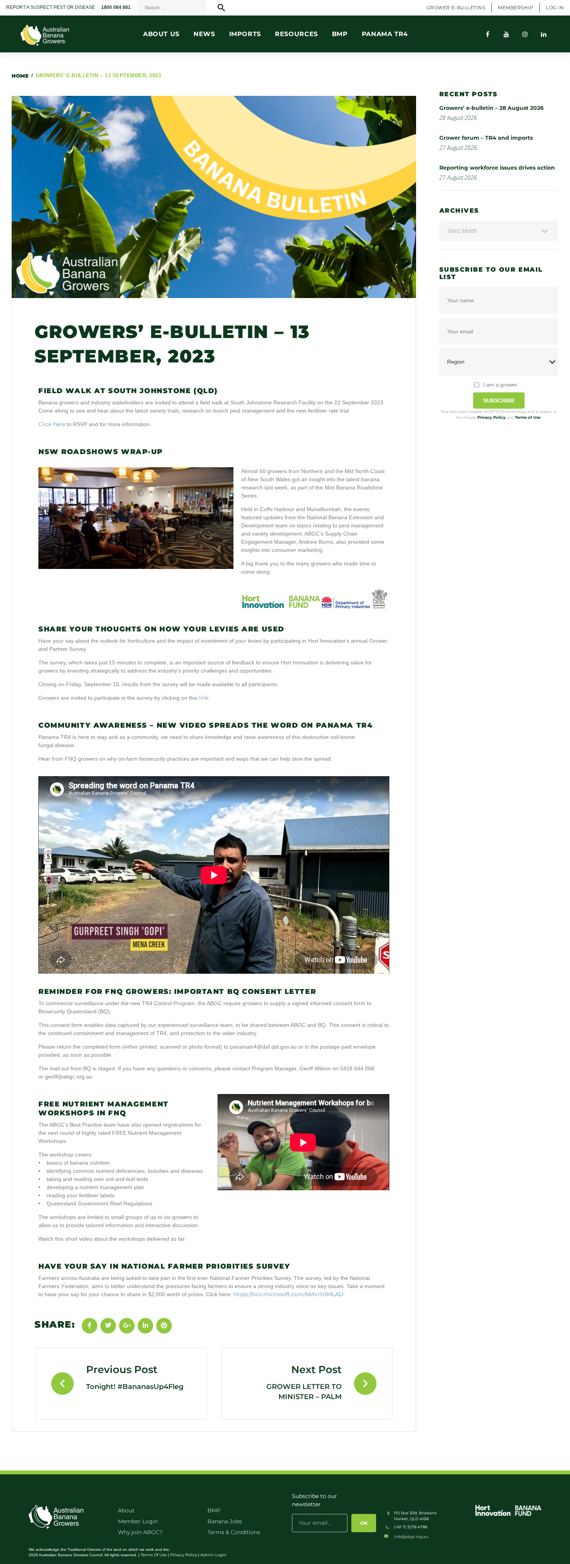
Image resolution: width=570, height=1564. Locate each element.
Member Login (138, 1521)
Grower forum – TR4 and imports (486, 137)
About (126, 1510)
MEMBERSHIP (515, 7)
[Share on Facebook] (89, 1325)
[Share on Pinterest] (164, 1325)
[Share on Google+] (127, 1325)
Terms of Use (528, 417)
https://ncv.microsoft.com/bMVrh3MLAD (288, 1294)
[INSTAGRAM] (525, 34)
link (204, 697)
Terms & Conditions (233, 1532)
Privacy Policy (491, 417)
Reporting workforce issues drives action (497, 167)
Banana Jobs (224, 1521)
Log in (555, 7)
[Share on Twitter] (108, 1325)
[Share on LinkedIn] (145, 1325)
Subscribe (499, 400)
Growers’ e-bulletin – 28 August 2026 (491, 107)
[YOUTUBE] (506, 34)
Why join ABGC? (140, 1532)
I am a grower (500, 384)
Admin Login (213, 1554)
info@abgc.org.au (411, 1536)
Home (20, 76)
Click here (51, 424)
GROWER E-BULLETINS (456, 7)
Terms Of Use (154, 1554)
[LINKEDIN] (543, 34)
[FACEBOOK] (488, 34)
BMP (214, 1510)
